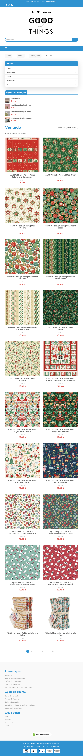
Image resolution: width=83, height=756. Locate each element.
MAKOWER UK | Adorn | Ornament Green (60, 227)
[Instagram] (9, 5)
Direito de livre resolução (13, 708)
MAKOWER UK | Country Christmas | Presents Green (60, 532)
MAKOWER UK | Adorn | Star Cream (22, 227)
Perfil (7, 717)
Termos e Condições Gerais (15, 678)
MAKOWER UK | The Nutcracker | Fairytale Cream (22, 481)
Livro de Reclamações (13, 684)
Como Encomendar (12, 696)
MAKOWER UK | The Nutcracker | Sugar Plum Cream (22, 430)
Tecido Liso (15, 98)
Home (9, 56)
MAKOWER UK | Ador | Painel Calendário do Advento (22, 176)
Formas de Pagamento (13, 699)
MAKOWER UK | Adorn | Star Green (60, 175)
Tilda (22, 638)
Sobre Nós (8, 675)
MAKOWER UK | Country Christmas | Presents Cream (22, 532)
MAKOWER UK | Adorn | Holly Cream (23, 379)
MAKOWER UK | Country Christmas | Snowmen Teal (22, 583)
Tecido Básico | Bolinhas (21, 105)
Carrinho (8, 720)
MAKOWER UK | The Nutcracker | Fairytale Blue (60, 481)
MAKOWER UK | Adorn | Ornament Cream (22, 277)
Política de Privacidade (13, 681)
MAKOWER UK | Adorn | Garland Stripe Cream (22, 328)
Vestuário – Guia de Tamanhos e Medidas (20, 705)
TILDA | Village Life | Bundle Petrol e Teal (60, 634)
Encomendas (9, 723)
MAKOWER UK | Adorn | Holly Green (60, 328)
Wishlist (7, 726)
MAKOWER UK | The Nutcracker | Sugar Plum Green (60, 430)
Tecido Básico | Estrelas (21, 112)
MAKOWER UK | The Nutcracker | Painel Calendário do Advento (60, 379)
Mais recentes (71, 127)
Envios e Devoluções (12, 702)
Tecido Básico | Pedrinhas (21, 118)
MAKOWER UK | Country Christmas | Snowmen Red (60, 583)
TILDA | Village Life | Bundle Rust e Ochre (22, 634)
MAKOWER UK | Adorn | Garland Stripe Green (60, 277)
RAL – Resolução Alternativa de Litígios (18, 687)
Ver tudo (13, 127)
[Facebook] (6, 5)
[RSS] (12, 5)
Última (54, 651)
